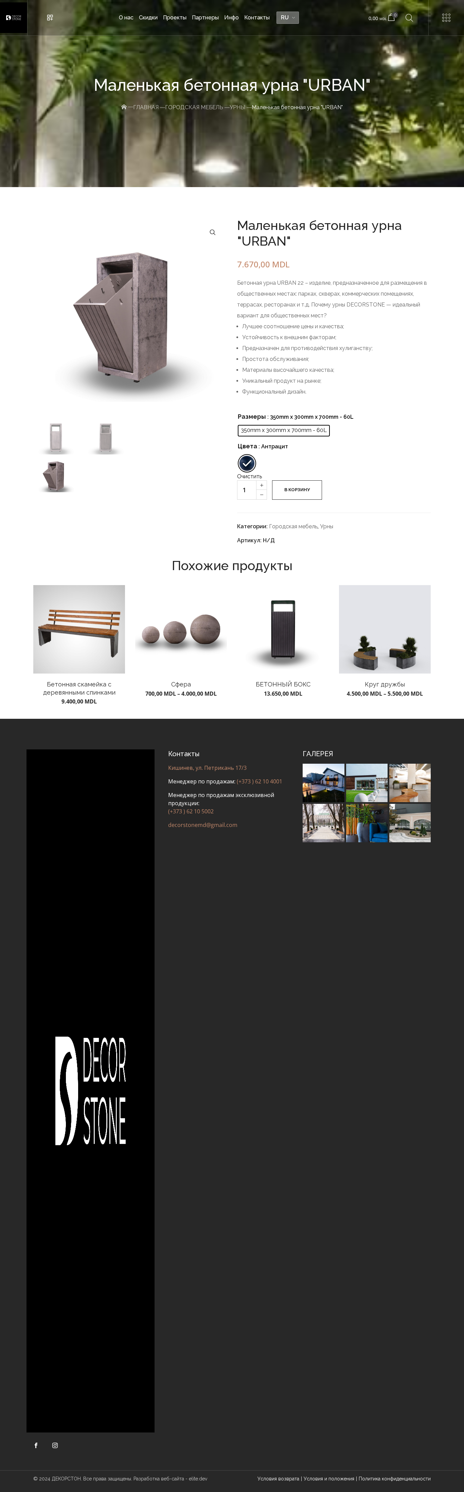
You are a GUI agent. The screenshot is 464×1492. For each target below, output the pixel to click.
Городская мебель (194, 107)
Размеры (252, 416)
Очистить (249, 476)
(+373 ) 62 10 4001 (259, 781)
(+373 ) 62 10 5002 (191, 811)
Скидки (148, 17)
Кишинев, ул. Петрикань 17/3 (207, 768)
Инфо (231, 17)
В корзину (297, 489)
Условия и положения (329, 1478)
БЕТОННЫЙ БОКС (283, 684)
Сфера (181, 684)
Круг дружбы (385, 684)
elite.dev (198, 1478)
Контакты (257, 17)
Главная (146, 107)
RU (285, 17)
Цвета (247, 446)
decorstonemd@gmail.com (202, 825)
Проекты (174, 17)
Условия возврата (278, 1478)
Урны (237, 107)
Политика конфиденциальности (395, 1478)
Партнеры (205, 17)
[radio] (283, 431)
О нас (126, 17)
